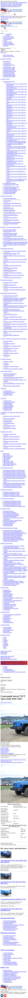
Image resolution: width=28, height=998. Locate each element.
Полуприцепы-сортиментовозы (11, 513)
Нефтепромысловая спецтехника (9, 293)
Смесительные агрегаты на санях (11, 309)
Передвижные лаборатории (10, 271)
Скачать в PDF (4, 751)
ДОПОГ (3, 663)
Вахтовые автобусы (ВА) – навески (12, 562)
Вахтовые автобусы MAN (9, 234)
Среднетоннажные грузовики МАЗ (12, 614)
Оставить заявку (5, 748)
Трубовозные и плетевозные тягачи (12, 346)
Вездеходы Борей (7, 595)
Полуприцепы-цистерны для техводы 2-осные (14, 475)
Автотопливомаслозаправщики (11, 220)
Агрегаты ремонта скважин (10, 315)
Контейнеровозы (7, 591)
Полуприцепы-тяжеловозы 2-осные (12, 501)
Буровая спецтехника (6, 359)
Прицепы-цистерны (8, 511)
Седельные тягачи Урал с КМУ (11, 185)
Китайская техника (5, 635)
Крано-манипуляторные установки (9, 528)
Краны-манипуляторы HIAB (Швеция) (12, 535)
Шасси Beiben (6, 458)
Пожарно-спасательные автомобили (12, 447)
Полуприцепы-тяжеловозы (7, 498)
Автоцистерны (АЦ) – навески (11, 547)
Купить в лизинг (5, 749)
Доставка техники (7, 982)
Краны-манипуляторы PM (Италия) (12, 537)
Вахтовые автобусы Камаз (9, 229)
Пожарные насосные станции (10, 442)
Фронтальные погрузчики (9, 604)
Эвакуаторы (6, 603)
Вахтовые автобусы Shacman (10, 233)
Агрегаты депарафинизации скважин (12, 317)
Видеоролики (10, 6)
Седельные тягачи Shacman (10, 188)
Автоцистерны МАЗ (8, 622)
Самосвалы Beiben (7, 404)
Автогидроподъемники (6, 371)
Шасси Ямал (6, 631)
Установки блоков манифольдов (11, 336)
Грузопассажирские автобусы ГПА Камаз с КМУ (15, 242)
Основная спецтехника (8, 918)
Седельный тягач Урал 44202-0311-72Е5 (16, 142)
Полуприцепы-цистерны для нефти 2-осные (14, 472)
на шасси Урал (7, 955)
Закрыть (10, 680)
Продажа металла (7, 970)
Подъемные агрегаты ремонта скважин (13, 368)
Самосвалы (3, 398)
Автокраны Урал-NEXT (9, 392)
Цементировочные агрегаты (10, 926)
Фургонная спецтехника (7, 280)
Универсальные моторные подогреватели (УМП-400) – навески (13, 565)
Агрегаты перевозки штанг (10, 943)
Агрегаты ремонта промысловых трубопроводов (15, 329)
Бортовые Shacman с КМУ (9, 71)
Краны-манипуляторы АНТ (7, 656)
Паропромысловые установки (10, 296)
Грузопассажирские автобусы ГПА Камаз (13, 238)
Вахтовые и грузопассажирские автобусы (11, 227)
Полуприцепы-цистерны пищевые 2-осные (14, 483)
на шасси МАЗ (7, 960)
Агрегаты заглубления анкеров (11, 367)
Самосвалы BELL (7, 599)
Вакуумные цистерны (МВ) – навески (12, 553)
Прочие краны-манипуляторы (10, 541)
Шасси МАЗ (6, 619)
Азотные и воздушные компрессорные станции (15, 320)
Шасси (2, 451)
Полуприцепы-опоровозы (9, 512)
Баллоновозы (6, 590)
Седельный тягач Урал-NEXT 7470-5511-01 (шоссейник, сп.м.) (16, 139)
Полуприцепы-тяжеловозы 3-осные (12, 502)
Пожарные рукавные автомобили (11, 437)
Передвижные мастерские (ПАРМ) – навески (14, 568)
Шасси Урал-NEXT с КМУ (10, 464)
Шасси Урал (6, 453)
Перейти (3, 49)
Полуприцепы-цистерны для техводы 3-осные (14, 476)
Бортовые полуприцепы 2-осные (11, 492)
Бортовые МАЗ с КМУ (9, 74)
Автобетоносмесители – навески (11, 583)
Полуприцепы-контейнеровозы (11, 515)
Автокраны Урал (7, 390)
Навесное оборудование (6, 543)
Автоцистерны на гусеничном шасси (12, 600)
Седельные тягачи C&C (9, 193)
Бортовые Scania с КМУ (9, 76)
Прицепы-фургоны (8, 524)
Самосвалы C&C (7, 410)
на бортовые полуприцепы (10, 962)
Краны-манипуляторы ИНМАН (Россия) (13, 531)
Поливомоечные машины (9, 429)
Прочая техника (4, 587)
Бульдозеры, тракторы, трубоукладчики (13, 597)
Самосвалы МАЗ (7, 618)
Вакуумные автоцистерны (9, 922)
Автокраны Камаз (7, 393)
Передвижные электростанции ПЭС (12, 266)
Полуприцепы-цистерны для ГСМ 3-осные (14, 471)
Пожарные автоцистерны (9, 435)
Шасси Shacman (7, 457)
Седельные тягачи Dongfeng (10, 190)
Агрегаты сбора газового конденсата (12, 213)
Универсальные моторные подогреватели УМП (15, 324)
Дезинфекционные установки (10, 608)
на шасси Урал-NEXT (8, 954)
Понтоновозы (6, 592)
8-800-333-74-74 (4, 16)
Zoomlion (5, 640)
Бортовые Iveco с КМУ (9, 70)
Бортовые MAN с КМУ (9, 68)
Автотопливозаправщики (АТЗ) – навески (13, 545)
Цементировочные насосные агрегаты (12, 301)
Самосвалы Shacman (8, 406)
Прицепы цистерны (8, 937)
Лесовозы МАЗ (7, 621)
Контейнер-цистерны (8, 572)
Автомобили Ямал (5, 624)
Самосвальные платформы (10, 585)
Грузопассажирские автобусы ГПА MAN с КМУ (15, 243)
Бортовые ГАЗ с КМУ (8, 72)
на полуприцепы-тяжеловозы (10, 964)
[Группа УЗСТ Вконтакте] (2, 996)
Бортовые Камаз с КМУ (9, 67)
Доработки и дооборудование (10, 973)
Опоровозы (6, 941)
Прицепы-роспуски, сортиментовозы (12, 520)
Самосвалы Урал (7, 400)
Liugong (5, 642)
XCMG (5, 637)
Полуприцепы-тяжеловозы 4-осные (12, 503)
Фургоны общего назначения (10, 283)
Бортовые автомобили (6, 58)
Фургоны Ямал (7, 628)
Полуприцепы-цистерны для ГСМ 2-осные (14, 470)
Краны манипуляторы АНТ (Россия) (12, 530)
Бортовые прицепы (8, 525)
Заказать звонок (4, 19)
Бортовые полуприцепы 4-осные (11, 494)
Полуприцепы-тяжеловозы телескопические (14, 506)
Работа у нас (17, 6)
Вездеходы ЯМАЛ (7, 596)
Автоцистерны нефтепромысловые (12, 204)
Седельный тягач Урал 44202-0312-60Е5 (16, 146)
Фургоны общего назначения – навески (13, 581)
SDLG (5, 648)
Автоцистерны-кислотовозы (10, 218)
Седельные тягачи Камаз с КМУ (11, 187)
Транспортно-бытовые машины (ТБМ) (12, 288)
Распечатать (4, 680)
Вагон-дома (3, 52)
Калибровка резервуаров (9, 974)
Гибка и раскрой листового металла (12, 976)
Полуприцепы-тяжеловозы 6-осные (12, 505)
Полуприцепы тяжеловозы (10, 939)
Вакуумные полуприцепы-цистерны (12, 944)
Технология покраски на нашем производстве (12, 762)
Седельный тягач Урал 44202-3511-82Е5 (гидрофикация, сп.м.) (16, 151)
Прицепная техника (5, 508)
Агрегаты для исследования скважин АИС (13, 322)
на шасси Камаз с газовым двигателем (12, 958)
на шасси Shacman (7, 952)
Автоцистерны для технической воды (12, 206)
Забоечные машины (8, 594)
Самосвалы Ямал (7, 627)
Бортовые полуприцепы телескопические (13, 496)
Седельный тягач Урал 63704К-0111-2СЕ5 (16, 179)
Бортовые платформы (8, 579)
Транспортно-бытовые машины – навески (13, 582)
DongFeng (5, 645)
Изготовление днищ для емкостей (11, 978)
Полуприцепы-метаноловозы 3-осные (12, 487)
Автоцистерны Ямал (8, 630)
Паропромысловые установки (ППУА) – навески (15, 569)
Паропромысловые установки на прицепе (13, 299)
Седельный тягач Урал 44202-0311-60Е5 (16, 141)
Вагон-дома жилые (8, 55)
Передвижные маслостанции (10, 268)
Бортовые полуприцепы (6, 489)
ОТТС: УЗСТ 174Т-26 (6, 702)
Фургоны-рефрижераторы (9, 285)
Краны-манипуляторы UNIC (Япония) (12, 534)
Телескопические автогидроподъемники (13, 378)
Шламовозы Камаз (8, 407)
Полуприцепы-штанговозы (10, 516)
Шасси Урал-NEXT (8, 456)
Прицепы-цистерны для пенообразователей (14, 448)
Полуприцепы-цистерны (7, 467)
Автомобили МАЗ (5, 612)
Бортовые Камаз (7, 63)
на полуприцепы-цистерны (10, 963)
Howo (4, 646)
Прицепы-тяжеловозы (8, 523)
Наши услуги (5, 967)
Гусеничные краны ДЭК (9, 605)
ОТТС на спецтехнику (8, 950)
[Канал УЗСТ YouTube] (5, 996)
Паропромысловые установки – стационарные (14, 298)
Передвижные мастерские (7, 248)
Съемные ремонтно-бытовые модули (12, 277)
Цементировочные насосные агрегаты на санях (15, 305)
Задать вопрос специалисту (7, 753)
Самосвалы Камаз (7, 403)
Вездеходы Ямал (7, 632)
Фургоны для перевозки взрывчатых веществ (14, 290)
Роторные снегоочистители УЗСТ (11, 417)
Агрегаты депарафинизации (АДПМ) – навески (15, 570)
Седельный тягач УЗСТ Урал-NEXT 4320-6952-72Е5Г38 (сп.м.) (16, 87)
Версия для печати (5, 750)
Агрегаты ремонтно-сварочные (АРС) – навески (15, 566)
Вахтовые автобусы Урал (9, 231)
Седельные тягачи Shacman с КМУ (11, 189)
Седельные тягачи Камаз (9, 183)
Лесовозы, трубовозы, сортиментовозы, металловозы (14, 338)
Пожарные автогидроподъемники (11, 386)
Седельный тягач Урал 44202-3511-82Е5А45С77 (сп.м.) (14, 161)
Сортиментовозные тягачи (9, 351)
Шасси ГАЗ (6, 460)
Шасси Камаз (6, 454)
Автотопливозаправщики (11, 199)
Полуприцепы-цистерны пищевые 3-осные (14, 484)
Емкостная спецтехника (6, 196)
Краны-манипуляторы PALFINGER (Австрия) (14, 533)
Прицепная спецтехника (8, 933)
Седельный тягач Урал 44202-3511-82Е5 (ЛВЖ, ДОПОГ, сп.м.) (16, 154)
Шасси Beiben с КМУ (8, 465)
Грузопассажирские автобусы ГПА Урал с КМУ (15, 240)
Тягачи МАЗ (6, 617)
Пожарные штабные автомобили (11, 439)
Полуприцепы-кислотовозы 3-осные (12, 486)
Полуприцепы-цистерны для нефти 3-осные (14, 474)
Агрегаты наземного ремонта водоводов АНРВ (15, 260)
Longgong (5, 644)
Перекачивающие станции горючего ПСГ (13, 276)
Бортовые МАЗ (7, 615)
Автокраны (3, 388)
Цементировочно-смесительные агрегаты (13, 307)
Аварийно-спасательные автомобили (12, 273)
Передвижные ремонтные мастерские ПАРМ (14, 251)
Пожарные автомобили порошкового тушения (14, 444)
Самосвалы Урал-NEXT (9, 402)
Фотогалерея (4, 653)
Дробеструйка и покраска (9, 979)
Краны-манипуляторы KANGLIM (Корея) (13, 539)
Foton (4, 638)
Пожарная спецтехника (6, 431)
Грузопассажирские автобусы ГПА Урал (13, 236)
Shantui (5, 641)
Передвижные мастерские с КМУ (11, 254)
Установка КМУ (7, 980)
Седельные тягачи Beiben (9, 192)
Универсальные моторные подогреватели (13, 924)
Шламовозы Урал (7, 408)
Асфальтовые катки (8, 607)
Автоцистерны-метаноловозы (10, 216)
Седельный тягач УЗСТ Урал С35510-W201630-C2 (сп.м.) (15, 126)
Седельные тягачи (5, 79)
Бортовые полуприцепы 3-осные (11, 493)
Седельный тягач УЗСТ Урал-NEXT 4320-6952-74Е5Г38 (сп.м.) (16, 92)
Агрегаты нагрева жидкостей (10, 224)
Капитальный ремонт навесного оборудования (12, 661)
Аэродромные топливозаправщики (12, 222)
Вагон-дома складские (8, 56)
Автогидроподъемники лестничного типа (13, 384)
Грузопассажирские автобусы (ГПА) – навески (14, 576)
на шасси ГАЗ (6, 959)
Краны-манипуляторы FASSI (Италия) (12, 538)
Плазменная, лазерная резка (10, 975)
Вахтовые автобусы (8, 923)
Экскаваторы (6, 609)
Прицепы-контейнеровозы (10, 521)
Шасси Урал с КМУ (8, 461)
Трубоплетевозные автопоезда (10, 349)
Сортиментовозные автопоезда (11, 354)
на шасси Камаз (7, 956)
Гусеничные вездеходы (9, 601)
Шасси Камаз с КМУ (8, 462)
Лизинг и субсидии (12, 5)
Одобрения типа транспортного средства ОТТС (12, 664)
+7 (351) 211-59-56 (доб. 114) (7, 17)
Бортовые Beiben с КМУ (9, 75)
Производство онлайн (6, 3)
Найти (2, 33)
